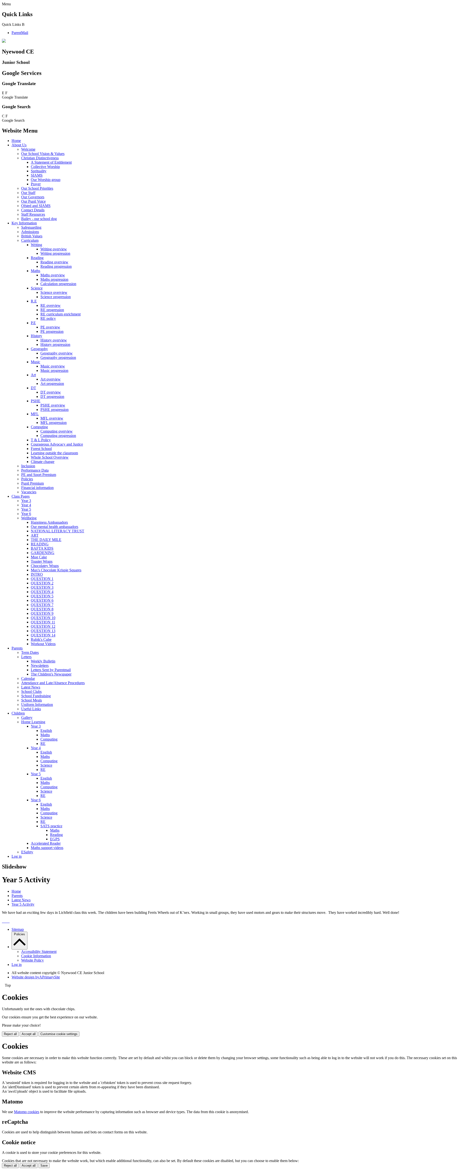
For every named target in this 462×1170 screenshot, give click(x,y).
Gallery (26, 717)
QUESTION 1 (42, 579)
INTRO (37, 574)
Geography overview (56, 353)
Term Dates (30, 652)
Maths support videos (47, 848)
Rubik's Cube (41, 639)
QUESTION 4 (42, 592)
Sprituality (38, 171)
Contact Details (33, 210)
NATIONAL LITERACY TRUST (57, 531)
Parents (17, 648)
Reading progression (56, 266)
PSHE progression (54, 410)
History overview (53, 340)
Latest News (30, 687)
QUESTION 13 (43, 631)
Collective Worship (45, 167)
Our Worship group (45, 180)
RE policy (48, 318)
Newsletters (40, 665)
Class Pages (21, 496)
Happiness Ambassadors (49, 522)
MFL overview (51, 418)
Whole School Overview (50, 457)
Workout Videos (43, 644)
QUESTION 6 (42, 600)
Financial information (37, 488)
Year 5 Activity (23, 904)
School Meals (31, 700)
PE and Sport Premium (38, 475)
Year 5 (26, 509)
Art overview (50, 379)
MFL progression (53, 423)
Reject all (10, 1034)
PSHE (35, 401)
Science (37, 288)
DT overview (50, 392)
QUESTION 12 (43, 626)
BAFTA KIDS (42, 548)
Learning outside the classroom (54, 453)
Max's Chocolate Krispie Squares (56, 570)
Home (16, 141)
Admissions (30, 232)
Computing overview (56, 431)
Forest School (41, 449)
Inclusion (28, 466)
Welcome (28, 149)
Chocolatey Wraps (45, 566)
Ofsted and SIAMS (36, 206)
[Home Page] (4, 41)
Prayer (36, 184)
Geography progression (58, 357)
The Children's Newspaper (51, 674)
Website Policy (32, 960)
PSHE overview (52, 405)
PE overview (50, 327)
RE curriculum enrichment (60, 314)
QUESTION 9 (42, 613)
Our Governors (32, 197)
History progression (55, 344)
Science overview (53, 292)
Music (35, 362)
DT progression (52, 396)
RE (42, 744)
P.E (33, 323)
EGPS (55, 839)
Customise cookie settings (58, 1034)
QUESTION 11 (43, 622)
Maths (35, 271)
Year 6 (26, 514)
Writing (36, 245)
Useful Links (31, 709)
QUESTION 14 (43, 635)
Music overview (52, 366)
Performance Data (35, 470)
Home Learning (33, 722)
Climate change (42, 462)
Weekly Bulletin (43, 661)
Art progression (52, 383)
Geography (39, 349)
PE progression (52, 331)
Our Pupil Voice (33, 201)
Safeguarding (31, 227)
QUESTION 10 (43, 618)
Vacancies (28, 492)
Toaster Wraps (41, 561)
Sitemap (18, 929)
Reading (37, 258)
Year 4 (26, 505)
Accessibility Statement (39, 951)
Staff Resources (33, 214)
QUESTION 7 (42, 605)
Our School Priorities (37, 188)
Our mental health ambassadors (54, 527)
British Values (31, 236)
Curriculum (29, 240)
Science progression (55, 297)
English (46, 731)
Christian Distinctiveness (40, 158)
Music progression (54, 370)
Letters (26, 657)
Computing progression (58, 436)
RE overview (50, 305)
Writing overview (53, 249)
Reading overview (54, 262)
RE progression (52, 310)
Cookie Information (36, 956)
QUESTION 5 (42, 596)
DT (33, 388)
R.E (34, 301)
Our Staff (28, 193)
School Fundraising (36, 696)
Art (33, 375)
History (36, 336)
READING (40, 544)
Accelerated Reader (46, 843)
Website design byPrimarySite (36, 977)
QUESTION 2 (42, 583)
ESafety (27, 852)
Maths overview (52, 275)
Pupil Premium (32, 483)
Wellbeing (29, 518)
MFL (35, 414)
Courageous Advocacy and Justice (57, 444)
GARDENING (42, 553)
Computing (39, 427)
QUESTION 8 (42, 609)
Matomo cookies (26, 1112)
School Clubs (31, 691)
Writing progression (55, 253)
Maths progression (54, 279)
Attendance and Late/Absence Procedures (53, 683)
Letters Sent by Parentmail (51, 670)
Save (44, 1165)
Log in (17, 856)
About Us (19, 145)
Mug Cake (39, 557)
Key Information (24, 223)
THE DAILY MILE (46, 540)
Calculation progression (58, 284)
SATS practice (51, 826)
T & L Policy (41, 440)
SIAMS (37, 175)
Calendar (28, 678)
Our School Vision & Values (42, 154)
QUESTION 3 (42, 587)
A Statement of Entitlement (51, 162)
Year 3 (26, 501)
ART (34, 535)
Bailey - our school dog (39, 219)
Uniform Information (37, 704)
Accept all (29, 1034)
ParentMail (20, 33)
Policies (27, 479)
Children (18, 713)
